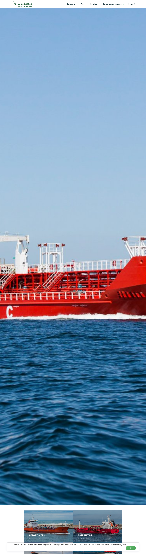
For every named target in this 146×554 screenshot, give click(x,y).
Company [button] (71, 4)
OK (131, 548)
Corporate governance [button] (113, 4)
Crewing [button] (93, 4)
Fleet (83, 4)
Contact (131, 4)
